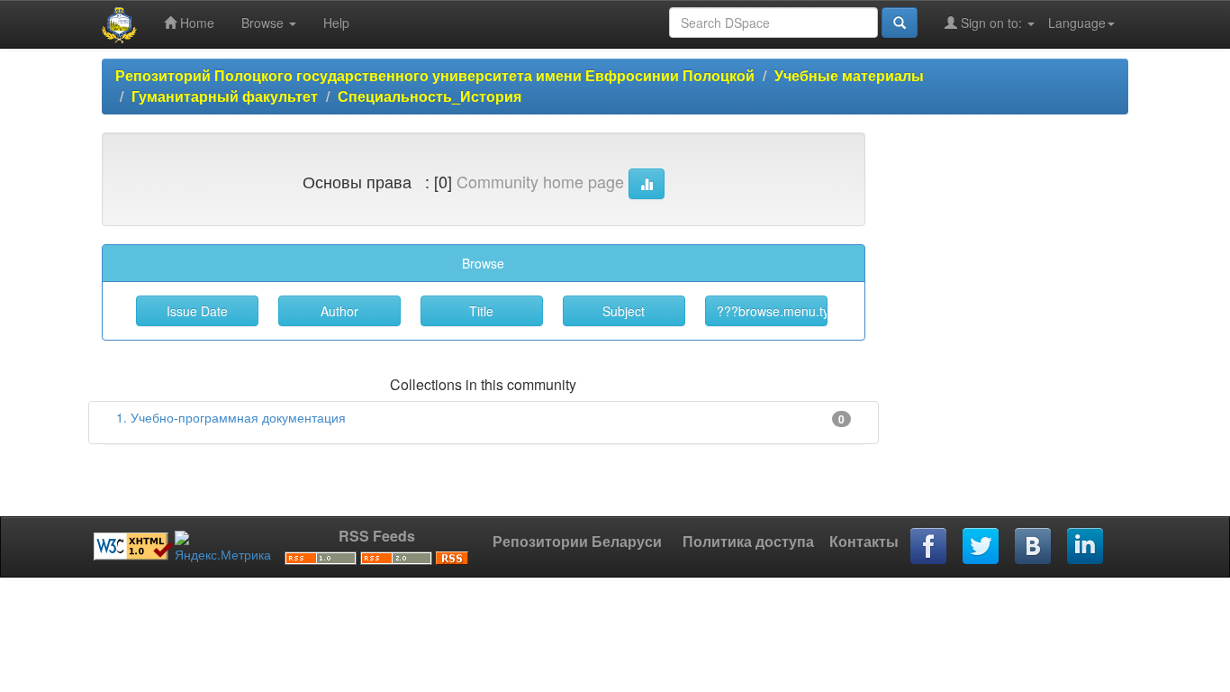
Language (1077, 23)
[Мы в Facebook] (929, 547)
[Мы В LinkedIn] (1086, 547)
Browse (264, 23)
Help (336, 23)
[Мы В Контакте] (1034, 547)
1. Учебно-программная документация (231, 417)
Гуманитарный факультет (224, 96)
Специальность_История (429, 96)
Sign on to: (991, 23)
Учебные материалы (849, 75)
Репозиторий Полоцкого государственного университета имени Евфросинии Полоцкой (435, 75)
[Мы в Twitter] (981, 547)
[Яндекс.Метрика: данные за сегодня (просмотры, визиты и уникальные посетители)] (223, 547)
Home (195, 23)
